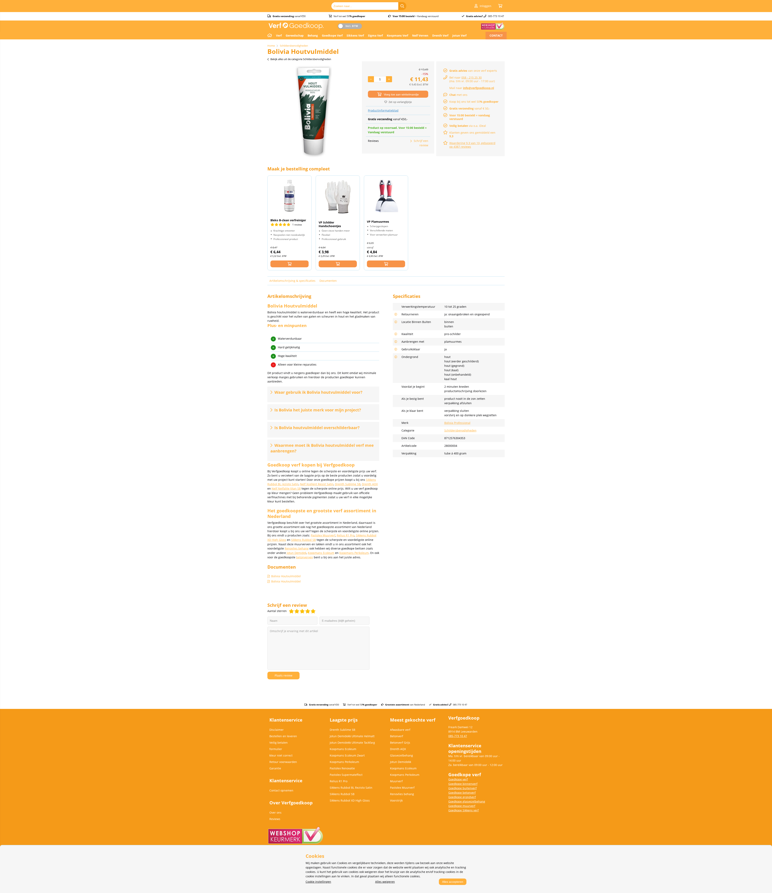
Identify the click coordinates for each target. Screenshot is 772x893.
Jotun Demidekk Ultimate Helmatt (352, 736)
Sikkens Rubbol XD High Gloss (350, 800)
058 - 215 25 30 (471, 77)
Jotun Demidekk (400, 762)
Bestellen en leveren (283, 736)
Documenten (328, 281)
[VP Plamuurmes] (386, 196)
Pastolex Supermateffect (346, 775)
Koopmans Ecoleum (321, 553)
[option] (313, 111)
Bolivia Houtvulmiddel (286, 576)
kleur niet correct (281, 755)
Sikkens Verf (355, 35)
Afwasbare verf (400, 730)
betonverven (304, 557)
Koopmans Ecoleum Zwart (347, 755)
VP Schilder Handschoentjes (330, 224)
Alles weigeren (385, 882)
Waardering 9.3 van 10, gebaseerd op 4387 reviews (472, 145)
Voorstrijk (396, 800)
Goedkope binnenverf (462, 784)
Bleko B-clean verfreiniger (288, 220)
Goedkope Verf (332, 35)
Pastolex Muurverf (323, 535)
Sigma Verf (375, 35)
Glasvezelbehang (401, 755)
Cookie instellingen (318, 882)
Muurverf (396, 781)
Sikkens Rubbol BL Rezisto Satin (351, 787)
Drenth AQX (370, 484)
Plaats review (283, 675)
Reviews (274, 819)
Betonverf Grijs (400, 742)
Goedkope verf (458, 779)
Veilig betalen (278, 742)
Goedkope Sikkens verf (463, 810)
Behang (313, 35)
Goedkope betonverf (462, 793)
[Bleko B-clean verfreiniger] (289, 196)
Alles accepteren (452, 881)
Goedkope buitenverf (462, 788)
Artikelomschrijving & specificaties (292, 281)
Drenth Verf (440, 35)
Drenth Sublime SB (347, 484)
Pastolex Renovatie (342, 768)
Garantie (275, 768)
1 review (297, 224)
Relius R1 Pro (345, 535)
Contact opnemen (281, 790)
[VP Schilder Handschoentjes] (338, 197)
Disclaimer (276, 730)
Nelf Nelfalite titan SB (286, 488)
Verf (279, 35)
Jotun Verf (459, 35)
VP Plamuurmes (378, 222)
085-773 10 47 (457, 736)
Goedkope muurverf (461, 806)
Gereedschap (295, 35)
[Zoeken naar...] (402, 6)
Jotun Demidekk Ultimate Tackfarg (352, 742)
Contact (496, 35)
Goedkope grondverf (462, 797)
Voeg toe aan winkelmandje (401, 94)
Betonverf (396, 736)
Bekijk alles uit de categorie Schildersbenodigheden (300, 59)
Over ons (275, 812)
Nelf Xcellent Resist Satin (317, 484)
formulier (275, 749)
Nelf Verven (420, 35)
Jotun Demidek (296, 553)
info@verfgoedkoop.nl (478, 88)
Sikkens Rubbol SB (303, 540)
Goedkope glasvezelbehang (466, 801)
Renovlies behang (297, 548)
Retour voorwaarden (283, 762)
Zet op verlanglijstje (400, 102)
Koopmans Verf (397, 35)
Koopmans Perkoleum (354, 553)
